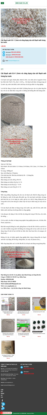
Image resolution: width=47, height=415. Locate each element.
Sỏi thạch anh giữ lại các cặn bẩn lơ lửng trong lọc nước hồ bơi (23, 312)
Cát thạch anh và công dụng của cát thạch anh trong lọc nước (8, 334)
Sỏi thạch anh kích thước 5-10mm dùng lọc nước (8, 312)
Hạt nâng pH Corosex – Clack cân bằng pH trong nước (8, 356)
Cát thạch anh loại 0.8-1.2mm (39, 311)
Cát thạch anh (6, 73)
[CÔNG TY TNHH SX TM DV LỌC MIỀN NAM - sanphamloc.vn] (21, 3)
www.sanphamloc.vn (10, 286)
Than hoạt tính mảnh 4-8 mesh (39, 333)
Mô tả (2, 69)
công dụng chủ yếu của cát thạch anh (21, 195)
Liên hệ (3, 46)
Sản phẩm (8, 38)
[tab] (2, 69)
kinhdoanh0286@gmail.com (9, 385)
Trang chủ (3, 38)
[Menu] (2, 3)
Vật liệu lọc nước (14, 38)
